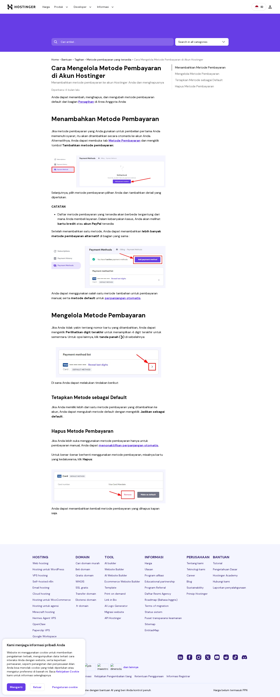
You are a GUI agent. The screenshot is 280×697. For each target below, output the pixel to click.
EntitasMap (152, 630)
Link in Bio (111, 599)
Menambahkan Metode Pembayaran (200, 67)
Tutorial (217, 563)
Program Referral (155, 587)
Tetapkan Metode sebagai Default (199, 80)
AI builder (110, 563)
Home (55, 59)
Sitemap (150, 624)
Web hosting (40, 563)
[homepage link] (22, 7)
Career (191, 575)
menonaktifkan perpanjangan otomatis (128, 445)
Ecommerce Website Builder (122, 581)
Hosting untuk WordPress (48, 569)
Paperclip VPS (41, 630)
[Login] (270, 6)
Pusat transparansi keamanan (163, 618)
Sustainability (195, 587)
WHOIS (80, 581)
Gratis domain (85, 575)
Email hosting (41, 587)
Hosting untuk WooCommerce (52, 599)
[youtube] (217, 657)
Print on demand (115, 593)
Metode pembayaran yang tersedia (109, 59)
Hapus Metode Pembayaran (194, 86)
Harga (46, 7)
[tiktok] (235, 657)
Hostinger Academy (225, 575)
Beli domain (83, 569)
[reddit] (226, 657)
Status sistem (153, 612)
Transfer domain (86, 593)
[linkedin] (180, 657)
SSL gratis (82, 587)
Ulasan (149, 569)
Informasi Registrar (178, 676)
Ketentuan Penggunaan (149, 676)
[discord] (244, 657)
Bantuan (67, 59)
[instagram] (199, 657)
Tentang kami (195, 563)
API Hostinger (113, 618)
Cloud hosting (41, 593)
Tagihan (79, 59)
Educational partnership (160, 581)
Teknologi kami (196, 569)
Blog (189, 581)
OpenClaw (39, 624)
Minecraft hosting (44, 612)
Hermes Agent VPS (44, 618)
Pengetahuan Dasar (225, 569)
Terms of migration (157, 606)
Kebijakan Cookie (67, 671)
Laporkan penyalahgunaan (229, 587)
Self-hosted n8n (43, 581)
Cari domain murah (88, 563)
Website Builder (114, 569)
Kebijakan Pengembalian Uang (113, 676)
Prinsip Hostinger (197, 593)
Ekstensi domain (86, 599)
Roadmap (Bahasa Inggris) (161, 599)
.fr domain (82, 606)
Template (110, 587)
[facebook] (189, 657)
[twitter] (208, 657)
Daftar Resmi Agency (158, 593)
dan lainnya (130, 667)
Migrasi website (114, 612)
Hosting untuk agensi (46, 606)
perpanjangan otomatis (123, 298)
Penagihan (86, 102)
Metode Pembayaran (124, 141)
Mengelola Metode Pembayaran (197, 74)
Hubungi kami (221, 581)
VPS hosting (40, 575)
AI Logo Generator (116, 606)
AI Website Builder (116, 575)
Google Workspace (45, 636)
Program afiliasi (154, 575)
